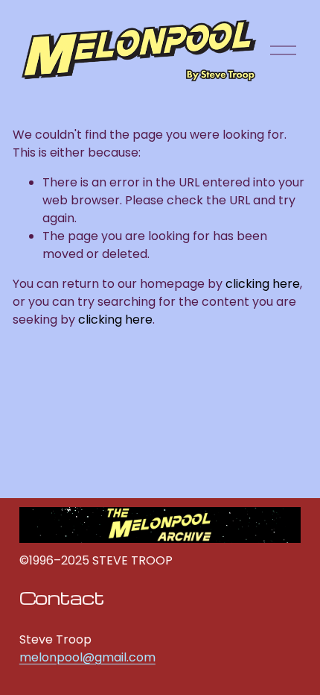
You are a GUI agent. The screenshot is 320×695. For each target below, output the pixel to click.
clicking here (262, 283)
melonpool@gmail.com (87, 657)
